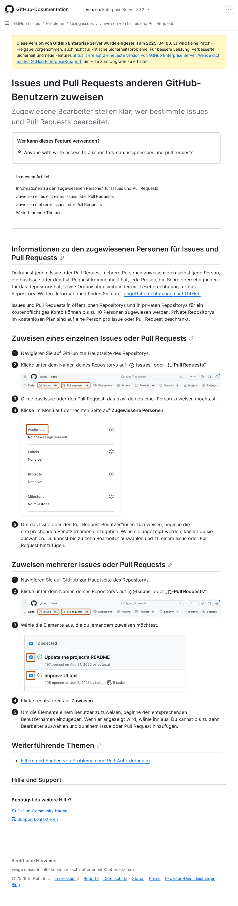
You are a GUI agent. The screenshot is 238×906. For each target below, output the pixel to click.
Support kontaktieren (37, 819)
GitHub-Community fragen (42, 810)
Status (138, 878)
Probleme (55, 23)
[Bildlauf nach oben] (225, 893)
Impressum (65, 878)
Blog (16, 884)
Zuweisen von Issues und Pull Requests (137, 23)
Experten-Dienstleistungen (190, 878)
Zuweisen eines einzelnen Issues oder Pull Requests (99, 338)
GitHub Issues (27, 23)
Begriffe (91, 878)
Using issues (82, 23)
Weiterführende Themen (53, 745)
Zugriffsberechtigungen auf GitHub (162, 293)
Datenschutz (115, 878)
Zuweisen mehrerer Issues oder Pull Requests (88, 564)
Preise (155, 878)
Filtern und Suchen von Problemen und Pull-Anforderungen (85, 760)
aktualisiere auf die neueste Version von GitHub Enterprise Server (134, 55)
